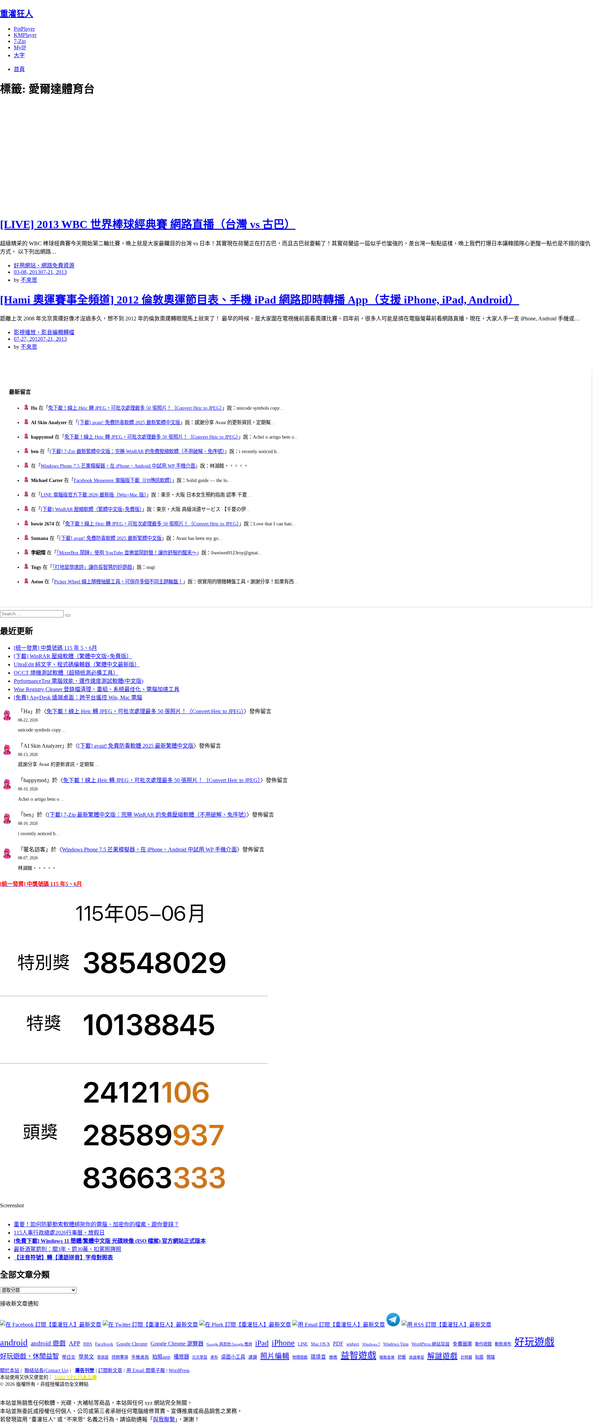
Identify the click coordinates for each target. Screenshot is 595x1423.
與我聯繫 (164, 1419)
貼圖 (479, 1357)
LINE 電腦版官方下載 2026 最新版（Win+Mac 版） (93, 495)
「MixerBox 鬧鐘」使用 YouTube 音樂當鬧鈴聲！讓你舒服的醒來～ (126, 552)
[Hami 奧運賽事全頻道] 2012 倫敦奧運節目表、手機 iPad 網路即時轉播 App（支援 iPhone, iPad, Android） (259, 300)
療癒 (333, 1357)
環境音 (318, 1357)
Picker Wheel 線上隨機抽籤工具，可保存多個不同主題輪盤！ (118, 581)
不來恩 (29, 280)
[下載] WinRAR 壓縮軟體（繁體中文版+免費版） (91, 509)
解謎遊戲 (442, 1356)
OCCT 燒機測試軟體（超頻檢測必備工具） (66, 673)
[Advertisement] (124, 155)
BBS (87, 1344)
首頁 (19, 69)
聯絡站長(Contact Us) (46, 1370)
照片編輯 (274, 1356)
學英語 (102, 1357)
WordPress (179, 1370)
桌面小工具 (233, 1357)
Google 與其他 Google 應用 (229, 1344)
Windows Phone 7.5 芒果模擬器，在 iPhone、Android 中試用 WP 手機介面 (118, 466)
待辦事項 (120, 1357)
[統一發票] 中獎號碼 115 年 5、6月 (55, 648)
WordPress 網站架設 (430, 1344)
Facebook (104, 1344)
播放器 (181, 1357)
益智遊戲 (358, 1356)
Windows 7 (371, 1344)
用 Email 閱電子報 (145, 1370)
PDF (338, 1344)
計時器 (466, 1357)
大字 (19, 55)
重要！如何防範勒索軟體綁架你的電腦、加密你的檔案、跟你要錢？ (96, 1224)
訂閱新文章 (110, 1370)
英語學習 (416, 1357)
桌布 (214, 1357)
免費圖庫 (462, 1344)
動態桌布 (503, 1344)
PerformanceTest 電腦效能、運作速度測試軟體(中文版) (78, 681)
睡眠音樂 (387, 1357)
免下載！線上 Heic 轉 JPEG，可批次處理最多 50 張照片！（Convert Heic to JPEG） (135, 408)
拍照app (161, 1357)
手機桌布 (140, 1357)
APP (74, 1343)
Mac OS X (320, 1344)
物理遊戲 (299, 1357)
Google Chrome (131, 1344)
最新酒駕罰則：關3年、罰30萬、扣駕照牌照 (67, 1249)
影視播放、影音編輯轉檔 (44, 332)
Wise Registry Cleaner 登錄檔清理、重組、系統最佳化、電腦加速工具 (96, 689)
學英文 (86, 1357)
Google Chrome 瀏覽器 (176, 1344)
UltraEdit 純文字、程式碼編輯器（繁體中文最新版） (77, 664)
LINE (303, 1344)
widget (352, 1344)
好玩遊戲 (534, 1342)
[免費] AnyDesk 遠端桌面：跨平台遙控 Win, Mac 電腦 (78, 697)
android (14, 1343)
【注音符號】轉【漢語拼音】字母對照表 (63, 1257)
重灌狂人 (16, 13)
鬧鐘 (491, 1357)
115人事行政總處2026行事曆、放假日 (59, 1233)
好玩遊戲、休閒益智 (29, 1356)
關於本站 (9, 1370)
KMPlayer (25, 35)
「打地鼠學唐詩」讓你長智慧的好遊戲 (92, 567)
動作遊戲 (483, 1344)
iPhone (283, 1342)
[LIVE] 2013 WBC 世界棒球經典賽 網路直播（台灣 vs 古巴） (147, 224)
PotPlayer (24, 29)
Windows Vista (395, 1344)
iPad (262, 1343)
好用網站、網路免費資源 (44, 265)
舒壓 (402, 1357)
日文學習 (199, 1357)
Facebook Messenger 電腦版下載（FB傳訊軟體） (123, 480)
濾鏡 (252, 1357)
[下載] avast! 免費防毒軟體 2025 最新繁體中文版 (129, 422)
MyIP (20, 47)
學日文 (68, 1357)
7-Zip (20, 41)
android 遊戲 (48, 1343)
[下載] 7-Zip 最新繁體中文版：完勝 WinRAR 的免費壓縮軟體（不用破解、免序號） (137, 451)
